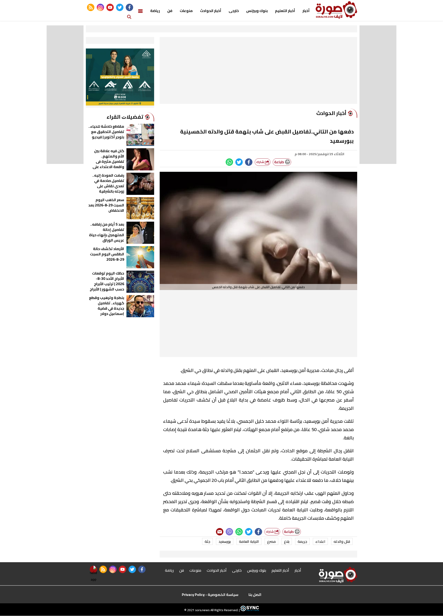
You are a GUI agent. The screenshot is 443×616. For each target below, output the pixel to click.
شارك (260, 162)
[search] (129, 16)
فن (169, 10)
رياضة (155, 10)
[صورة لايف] (336, 10)
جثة (207, 541)
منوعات (186, 10)
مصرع (271, 541)
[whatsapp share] (229, 162)
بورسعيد (225, 541)
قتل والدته (342, 541)
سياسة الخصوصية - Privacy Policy (210, 594)
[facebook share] (248, 162)
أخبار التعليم (285, 10)
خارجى (234, 10)
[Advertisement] (258, 71)
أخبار (306, 10)
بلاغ (286, 541)
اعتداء (320, 541)
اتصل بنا (254, 594)
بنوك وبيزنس (257, 10)
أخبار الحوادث (210, 10)
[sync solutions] (249, 610)
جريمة (302, 541)
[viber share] (229, 531)
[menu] (140, 10)
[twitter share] (239, 162)
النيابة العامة (249, 541)
